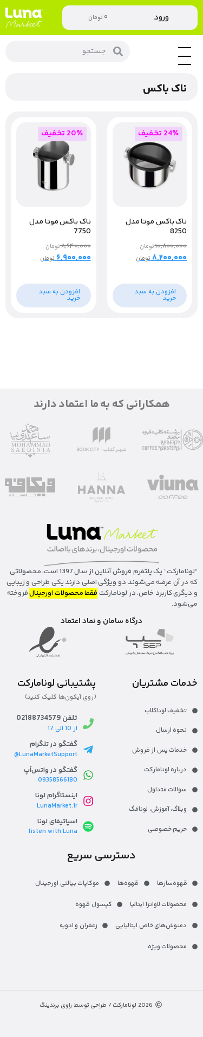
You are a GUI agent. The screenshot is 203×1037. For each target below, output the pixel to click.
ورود (161, 17)
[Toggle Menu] (185, 64)
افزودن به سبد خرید (155, 295)
